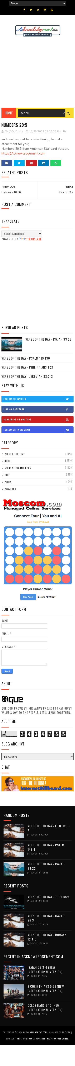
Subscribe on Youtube (17, 419)
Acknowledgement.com (18, 468)
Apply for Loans (25, 1038)
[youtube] (51, 10)
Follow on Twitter (15, 399)
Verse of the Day (15, 454)
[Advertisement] (37, 72)
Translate (34, 239)
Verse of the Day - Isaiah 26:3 (46, 917)
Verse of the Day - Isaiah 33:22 (48, 339)
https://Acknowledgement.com (23, 153)
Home (8, 112)
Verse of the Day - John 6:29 (49, 896)
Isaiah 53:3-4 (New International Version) (45, 969)
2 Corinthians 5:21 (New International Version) (46, 988)
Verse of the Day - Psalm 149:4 (46, 847)
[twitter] (31, 10)
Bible (8, 461)
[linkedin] (37, 10)
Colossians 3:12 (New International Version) (45, 1007)
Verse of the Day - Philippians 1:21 (27, 367)
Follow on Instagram (17, 429)
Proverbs (10, 489)
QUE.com (66, 1032)
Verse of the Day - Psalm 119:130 (25, 358)
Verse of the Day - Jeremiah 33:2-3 (27, 376)
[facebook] (24, 10)
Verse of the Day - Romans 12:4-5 (47, 936)
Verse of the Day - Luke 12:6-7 (49, 828)
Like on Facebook (14, 409)
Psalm (8, 482)
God (7, 475)
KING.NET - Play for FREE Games (52, 1038)
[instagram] (44, 10)
